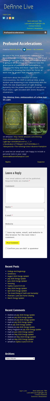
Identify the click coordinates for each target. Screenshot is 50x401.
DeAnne (29, 49)
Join (9, 14)
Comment (9, 186)
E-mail (8, 215)
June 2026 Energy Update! (17, 281)
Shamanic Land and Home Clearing (21, 296)
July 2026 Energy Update (17, 278)
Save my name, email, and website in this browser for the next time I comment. (24, 234)
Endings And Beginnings (16, 271)
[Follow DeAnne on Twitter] (4, 18)
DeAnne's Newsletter (35, 28)
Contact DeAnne (35, 26)
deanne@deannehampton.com (16, 156)
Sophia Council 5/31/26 (16, 286)
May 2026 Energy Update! (17, 288)
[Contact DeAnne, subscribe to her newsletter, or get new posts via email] (13, 18)
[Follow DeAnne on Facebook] (7, 18)
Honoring (11, 283)
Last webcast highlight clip (35, 23)
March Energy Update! (16, 298)
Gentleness (12, 274)
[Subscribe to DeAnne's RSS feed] (10, 18)
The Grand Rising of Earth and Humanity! (23, 293)
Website (9, 224)
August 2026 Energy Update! (18, 276)
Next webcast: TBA (35, 21)
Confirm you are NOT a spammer (22, 248)
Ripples (8, 162)
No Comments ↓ (39, 49)
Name (8, 207)
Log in (5, 14)
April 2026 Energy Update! (17, 291)
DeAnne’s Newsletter (39, 397)
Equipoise (41, 162)
